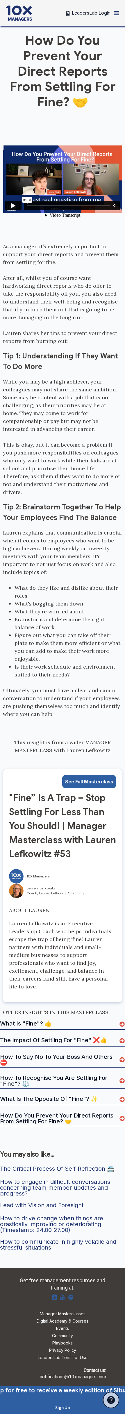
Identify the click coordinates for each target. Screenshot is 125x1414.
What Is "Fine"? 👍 (26, 1024)
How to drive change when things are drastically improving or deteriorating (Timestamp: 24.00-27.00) (52, 1224)
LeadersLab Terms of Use (63, 1358)
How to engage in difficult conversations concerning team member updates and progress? (56, 1187)
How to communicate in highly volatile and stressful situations (59, 1244)
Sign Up (62, 1407)
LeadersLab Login (91, 13)
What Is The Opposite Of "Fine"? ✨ (49, 1099)
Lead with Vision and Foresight (42, 1205)
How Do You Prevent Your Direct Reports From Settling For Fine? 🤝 (57, 1118)
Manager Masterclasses (62, 1314)
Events (62, 1328)
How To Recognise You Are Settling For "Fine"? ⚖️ (54, 1081)
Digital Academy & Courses (62, 1321)
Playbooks (62, 1343)
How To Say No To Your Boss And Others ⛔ (57, 1060)
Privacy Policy (62, 1350)
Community (62, 1336)
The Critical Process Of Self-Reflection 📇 (57, 1169)
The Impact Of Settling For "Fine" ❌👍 (53, 1040)
